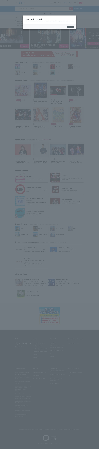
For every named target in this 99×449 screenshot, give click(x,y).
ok (70, 27)
